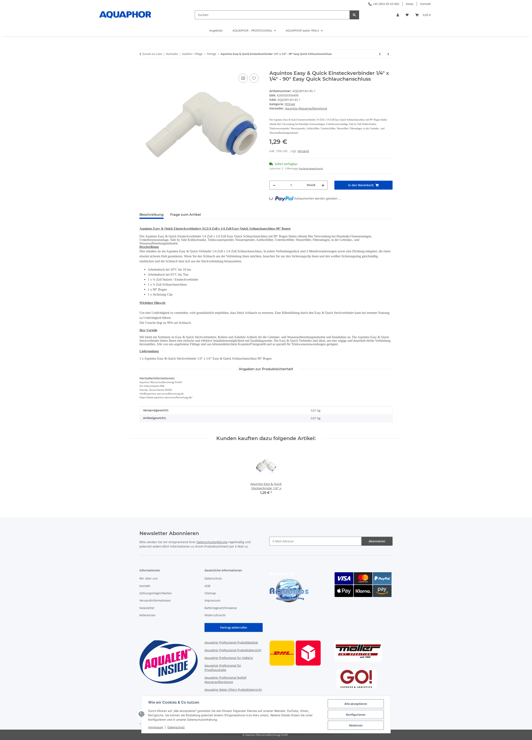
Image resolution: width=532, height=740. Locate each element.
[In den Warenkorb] (142, 68)
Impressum (155, 727)
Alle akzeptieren (355, 703)
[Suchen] (354, 14)
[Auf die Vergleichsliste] (243, 78)
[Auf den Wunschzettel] (254, 78)
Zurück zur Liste (152, 54)
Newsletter (147, 608)
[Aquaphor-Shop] (125, 15)
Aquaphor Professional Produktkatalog (231, 642)
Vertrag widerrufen (233, 627)
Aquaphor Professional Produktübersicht (232, 650)
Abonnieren (377, 541)
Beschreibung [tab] (151, 215)
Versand (303, 151)
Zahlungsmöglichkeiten (155, 593)
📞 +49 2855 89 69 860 (383, 4)
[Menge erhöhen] (323, 185)
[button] (397, 15)
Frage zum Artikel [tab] (185, 215)
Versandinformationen (155, 600)
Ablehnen (356, 725)
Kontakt (425, 4)
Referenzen (147, 615)
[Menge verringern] (274, 185)
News (410, 4)
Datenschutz (176, 727)
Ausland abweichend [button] (311, 168)
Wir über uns (148, 578)
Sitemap (210, 593)
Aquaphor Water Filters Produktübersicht (233, 690)
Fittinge (290, 104)
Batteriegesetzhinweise (220, 608)
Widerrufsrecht (215, 615)
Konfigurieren (356, 714)
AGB (207, 586)
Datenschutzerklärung (212, 542)
